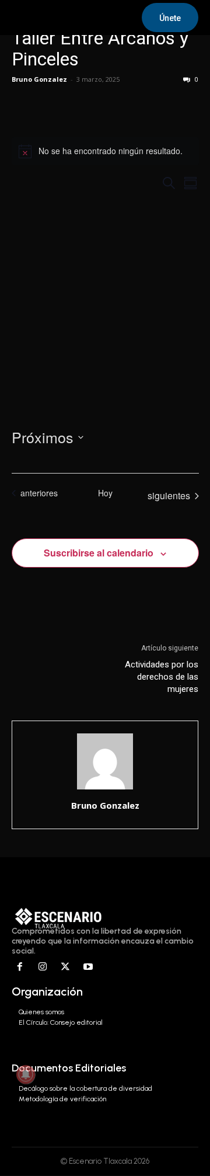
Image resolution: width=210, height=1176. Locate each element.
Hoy (105, 493)
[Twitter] (65, 967)
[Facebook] (20, 967)
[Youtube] (87, 967)
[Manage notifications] (25, 1074)
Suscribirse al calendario (98, 552)
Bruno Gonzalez (39, 79)
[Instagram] (42, 967)
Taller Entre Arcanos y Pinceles (100, 48)
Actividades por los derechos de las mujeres (161, 676)
